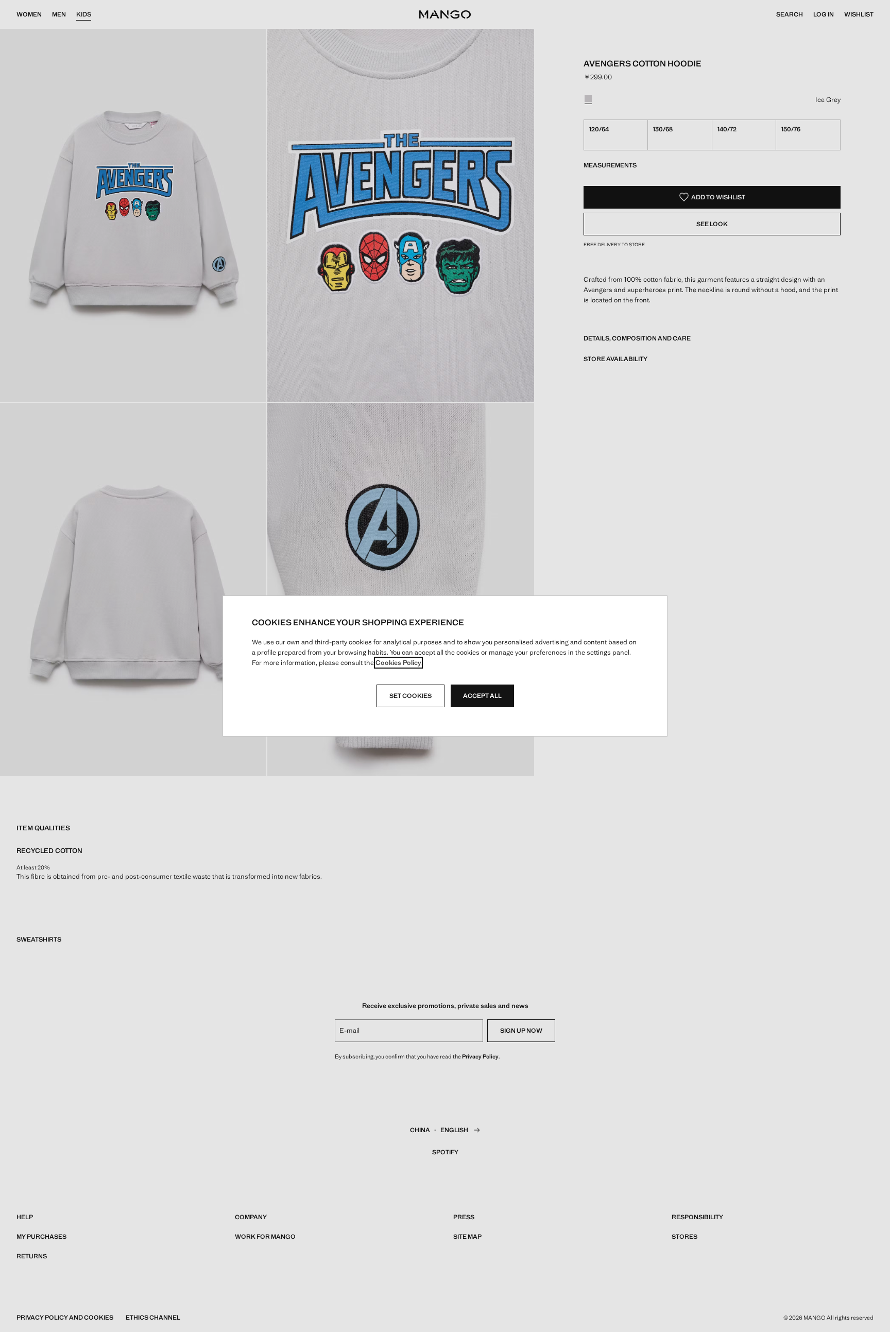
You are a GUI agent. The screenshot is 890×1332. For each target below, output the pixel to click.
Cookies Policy (398, 662)
